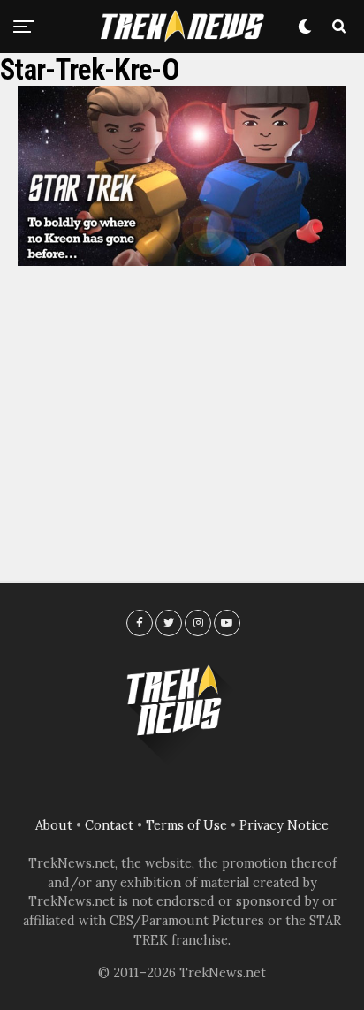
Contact (109, 825)
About (53, 825)
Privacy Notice (284, 825)
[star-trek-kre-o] (182, 261)
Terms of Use (186, 825)
